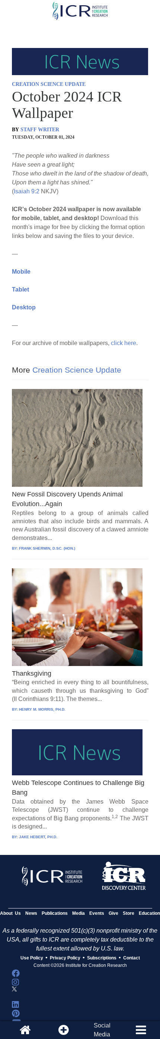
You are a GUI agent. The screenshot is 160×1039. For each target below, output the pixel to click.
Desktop (24, 307)
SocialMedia (102, 1030)
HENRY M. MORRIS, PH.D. (42, 709)
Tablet (20, 289)
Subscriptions (101, 958)
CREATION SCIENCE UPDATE (49, 84)
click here (123, 343)
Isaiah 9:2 (26, 191)
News (31, 913)
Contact (131, 958)
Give (113, 913)
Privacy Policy (65, 958)
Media (78, 913)
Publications (55, 913)
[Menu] (141, 1030)
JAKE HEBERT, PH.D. (38, 837)
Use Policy (31, 958)
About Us (10, 913)
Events (96, 913)
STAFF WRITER (39, 129)
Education (149, 913)
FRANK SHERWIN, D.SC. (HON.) (47, 548)
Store (128, 913)
